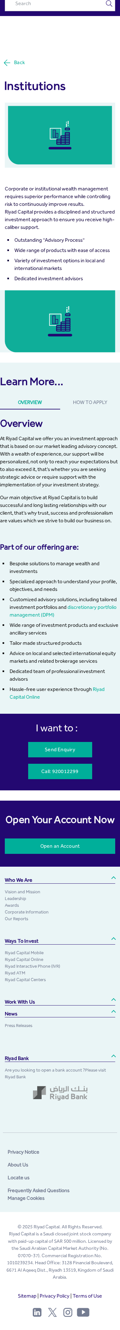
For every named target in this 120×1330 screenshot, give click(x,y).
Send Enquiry (60, 749)
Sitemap (27, 1296)
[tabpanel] (60, 559)
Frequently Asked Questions (38, 1190)
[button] (60, 880)
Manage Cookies (26, 1198)
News (11, 1014)
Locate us (18, 1177)
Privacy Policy (54, 1296)
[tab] (30, 402)
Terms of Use (87, 1296)
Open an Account (60, 846)
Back (19, 62)
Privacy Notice (23, 1152)
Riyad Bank (17, 1058)
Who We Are (19, 880)
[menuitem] (22, 891)
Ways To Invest (21, 941)
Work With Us (20, 1002)
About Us (18, 1165)
